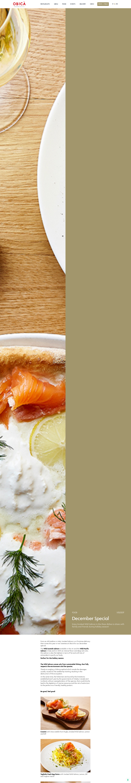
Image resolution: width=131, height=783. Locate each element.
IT (112, 4)
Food (64, 4)
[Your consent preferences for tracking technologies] (128, 780)
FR (117, 4)
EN (115, 4)
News (92, 4)
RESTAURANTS (45, 4)
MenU (56, 4)
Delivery (83, 4)
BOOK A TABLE (103, 4)
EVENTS (72, 4)
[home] (19, 4)
